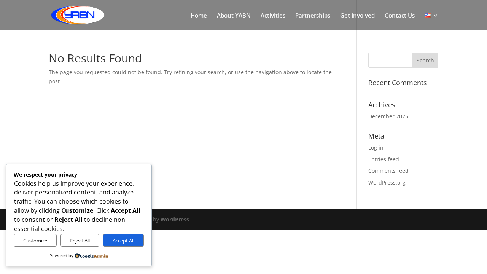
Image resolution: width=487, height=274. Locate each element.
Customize (35, 240)
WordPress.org (387, 182)
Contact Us (400, 16)
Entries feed (383, 159)
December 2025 (388, 116)
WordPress (175, 219)
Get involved (357, 16)
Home (199, 16)
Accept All (123, 240)
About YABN (234, 16)
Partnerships (312, 16)
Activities (273, 16)
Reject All (80, 240)
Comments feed (388, 170)
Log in (376, 147)
